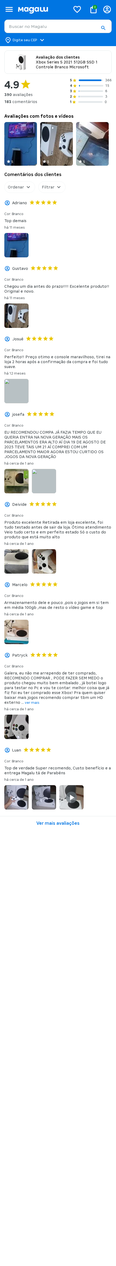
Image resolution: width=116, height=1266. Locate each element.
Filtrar (48, 187)
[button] (103, 28)
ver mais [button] (32, 703)
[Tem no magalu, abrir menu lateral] (9, 9)
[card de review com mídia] (20, 144)
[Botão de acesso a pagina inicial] (42, 9)
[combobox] (58, 26)
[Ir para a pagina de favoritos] (77, 9)
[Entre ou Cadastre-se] (107, 9)
